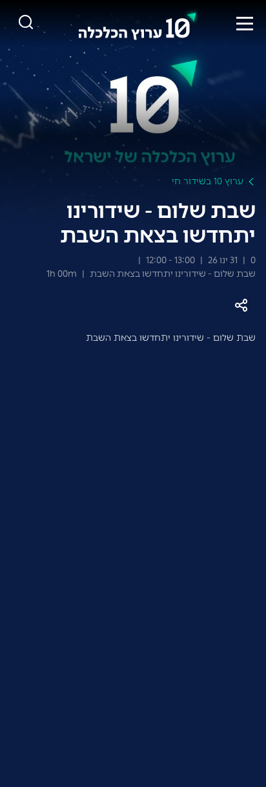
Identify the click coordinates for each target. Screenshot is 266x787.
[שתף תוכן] (241, 305)
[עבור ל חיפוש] (25, 23)
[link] (137, 23)
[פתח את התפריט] (245, 23)
